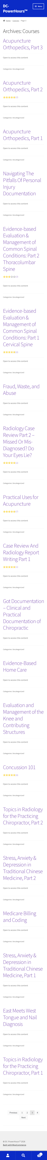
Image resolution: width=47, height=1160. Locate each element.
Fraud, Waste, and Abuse (21, 389)
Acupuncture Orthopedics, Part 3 (23, 44)
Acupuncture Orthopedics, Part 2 (23, 89)
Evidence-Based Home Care (19, 666)
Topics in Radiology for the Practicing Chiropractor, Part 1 (23, 1066)
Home (8, 20)
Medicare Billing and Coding (19, 916)
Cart (36, 1153)
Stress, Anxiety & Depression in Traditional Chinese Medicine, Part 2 (23, 867)
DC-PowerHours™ (15, 8)
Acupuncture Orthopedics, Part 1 (23, 134)
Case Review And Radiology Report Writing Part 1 (21, 555)
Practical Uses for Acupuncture (20, 503)
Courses (16, 20)
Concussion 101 (19, 770)
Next (23, 1117)
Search (23, 1155)
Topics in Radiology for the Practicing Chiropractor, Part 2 (23, 816)
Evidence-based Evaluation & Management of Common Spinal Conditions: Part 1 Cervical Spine (21, 330)
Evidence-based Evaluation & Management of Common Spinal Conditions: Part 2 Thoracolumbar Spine (21, 251)
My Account (8, 1155)
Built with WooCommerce (14, 1145)
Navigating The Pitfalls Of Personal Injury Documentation (22, 183)
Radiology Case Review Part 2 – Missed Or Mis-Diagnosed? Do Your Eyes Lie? (19, 444)
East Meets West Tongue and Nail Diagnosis (20, 1017)
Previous (13, 1112)
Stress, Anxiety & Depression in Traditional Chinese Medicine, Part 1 (23, 965)
